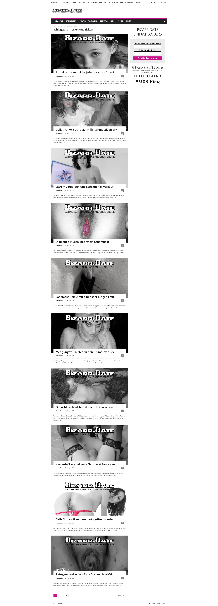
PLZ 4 (95, 3)
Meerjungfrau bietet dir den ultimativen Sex (85, 352)
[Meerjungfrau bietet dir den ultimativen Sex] (89, 337)
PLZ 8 (116, 3)
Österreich (129, 3)
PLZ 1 (79, 3)
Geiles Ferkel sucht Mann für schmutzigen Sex (86, 129)
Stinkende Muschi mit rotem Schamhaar (82, 242)
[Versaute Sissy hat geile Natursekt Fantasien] (89, 449)
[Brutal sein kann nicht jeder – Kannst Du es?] (89, 55)
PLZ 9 (121, 3)
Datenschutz (161, 603)
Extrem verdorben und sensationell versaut (84, 186)
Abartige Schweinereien (65, 21)
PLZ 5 (100, 3)
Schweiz (138, 3)
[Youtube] (165, 2)
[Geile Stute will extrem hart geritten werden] (89, 504)
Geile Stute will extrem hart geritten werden (85, 519)
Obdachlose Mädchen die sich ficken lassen (84, 407)
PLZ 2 (84, 3)
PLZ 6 (105, 3)
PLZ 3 (90, 3)
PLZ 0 (74, 3)
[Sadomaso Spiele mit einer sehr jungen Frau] (89, 282)
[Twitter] (161, 2)
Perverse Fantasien (88, 21)
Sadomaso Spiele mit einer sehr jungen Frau (85, 297)
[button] (163, 21)
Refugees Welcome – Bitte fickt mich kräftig (84, 574)
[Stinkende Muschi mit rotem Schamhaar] (89, 225)
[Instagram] (154, 2)
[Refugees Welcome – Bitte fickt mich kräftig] (89, 560)
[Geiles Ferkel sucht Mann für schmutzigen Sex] (89, 112)
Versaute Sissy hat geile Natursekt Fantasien (85, 464)
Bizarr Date (59, 76)
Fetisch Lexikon (124, 21)
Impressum (151, 603)
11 (122, 410)
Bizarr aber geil (107, 21)
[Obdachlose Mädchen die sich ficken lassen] (89, 392)
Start (54, 26)
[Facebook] (151, 2)
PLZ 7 (110, 3)
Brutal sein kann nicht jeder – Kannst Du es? (85, 72)
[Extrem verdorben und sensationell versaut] (89, 169)
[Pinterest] (158, 2)
